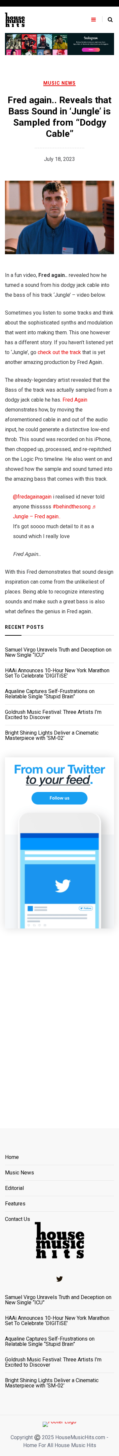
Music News (59, 83)
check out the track (59, 352)
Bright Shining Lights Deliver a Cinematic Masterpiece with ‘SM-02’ (52, 735)
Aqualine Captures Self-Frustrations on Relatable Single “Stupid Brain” (50, 694)
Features (15, 1204)
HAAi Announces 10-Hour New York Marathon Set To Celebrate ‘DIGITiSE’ (57, 673)
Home (12, 1157)
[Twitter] (59, 1279)
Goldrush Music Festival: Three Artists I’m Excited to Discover (53, 715)
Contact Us (17, 1219)
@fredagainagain (32, 497)
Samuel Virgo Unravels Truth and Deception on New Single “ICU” (58, 652)
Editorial (14, 1188)
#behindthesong (72, 506)
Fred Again (74, 400)
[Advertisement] (59, 1020)
